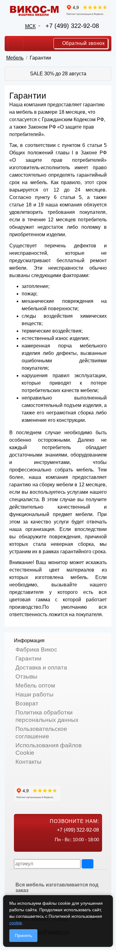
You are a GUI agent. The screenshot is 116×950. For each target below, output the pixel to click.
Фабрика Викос (36, 649)
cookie (15, 922)
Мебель (15, 57)
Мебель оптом (35, 685)
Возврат (26, 703)
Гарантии (28, 658)
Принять (23, 935)
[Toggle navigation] (15, 44)
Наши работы (34, 694)
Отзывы (26, 676)
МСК (30, 26)
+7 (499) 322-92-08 (72, 25)
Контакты (28, 761)
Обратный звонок (83, 43)
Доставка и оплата (41, 667)
